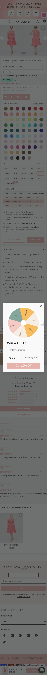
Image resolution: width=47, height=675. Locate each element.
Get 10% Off (24, 365)
